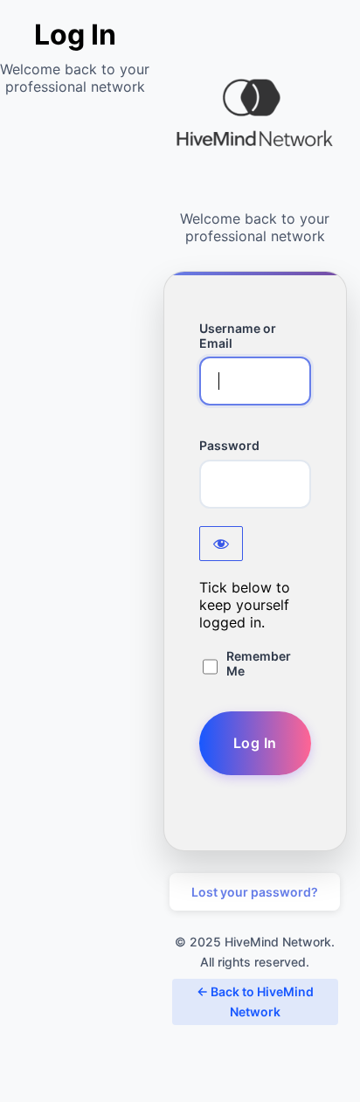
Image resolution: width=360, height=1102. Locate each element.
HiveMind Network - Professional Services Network (255, 113)
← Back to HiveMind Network (255, 1001)
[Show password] (221, 543)
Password (229, 445)
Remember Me (258, 663)
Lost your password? (254, 891)
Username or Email (237, 335)
